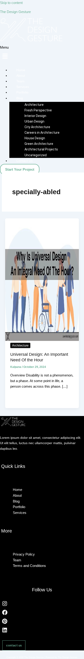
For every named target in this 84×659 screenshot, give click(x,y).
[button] (42, 54)
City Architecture (37, 127)
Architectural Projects (41, 149)
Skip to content (11, 3)
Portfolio (22, 92)
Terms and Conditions (29, 566)
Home (20, 70)
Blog (19, 98)
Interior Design (35, 116)
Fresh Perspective (38, 110)
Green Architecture (38, 144)
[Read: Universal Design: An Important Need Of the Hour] (42, 340)
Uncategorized (35, 155)
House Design (34, 138)
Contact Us (24, 161)
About (20, 75)
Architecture (34, 105)
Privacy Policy (24, 554)
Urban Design (34, 121)
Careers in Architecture (42, 132)
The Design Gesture (15, 12)
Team (20, 81)
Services (22, 87)
